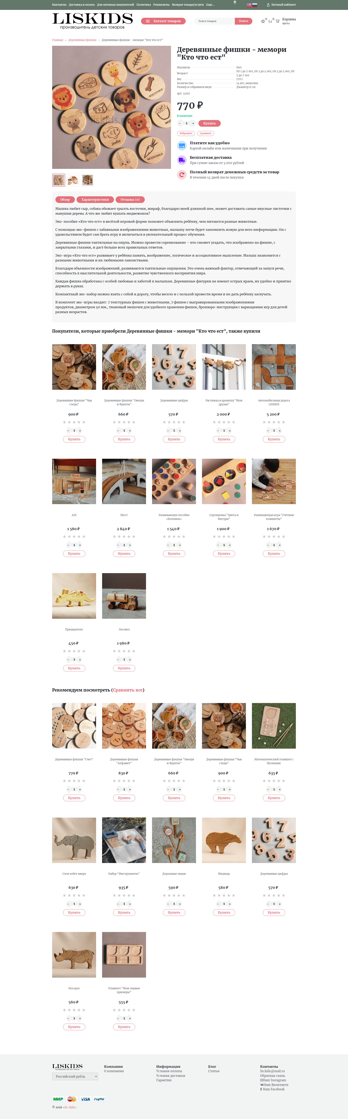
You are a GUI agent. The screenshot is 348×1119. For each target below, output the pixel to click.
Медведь (224, 874)
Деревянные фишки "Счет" (74, 759)
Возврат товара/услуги (188, 4)
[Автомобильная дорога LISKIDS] (274, 367)
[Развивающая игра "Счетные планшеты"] (274, 481)
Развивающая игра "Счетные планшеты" (274, 517)
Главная (57, 40)
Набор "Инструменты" (124, 874)
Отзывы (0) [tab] (130, 200)
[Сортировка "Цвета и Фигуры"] (224, 481)
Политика (144, 4)
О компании (114, 1071)
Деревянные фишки (82, 40)
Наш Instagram (274, 1080)
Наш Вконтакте (276, 1085)
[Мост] (124, 481)
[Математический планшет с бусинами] (274, 726)
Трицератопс (74, 629)
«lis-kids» (70, 1107)
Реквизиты (161, 4)
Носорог (74, 988)
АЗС (74, 515)
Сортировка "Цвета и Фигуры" (224, 517)
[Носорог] (74, 955)
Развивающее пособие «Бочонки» (174, 517)
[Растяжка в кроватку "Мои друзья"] (224, 367)
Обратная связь (272, 1076)
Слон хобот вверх (74, 874)
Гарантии (164, 1080)
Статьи (214, 1071)
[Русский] (254, 5)
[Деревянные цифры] (174, 367)
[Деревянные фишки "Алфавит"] (124, 726)
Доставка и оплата (82, 4)
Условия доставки (170, 1076)
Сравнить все (128, 690)
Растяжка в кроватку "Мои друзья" (224, 402)
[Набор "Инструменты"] (124, 840)
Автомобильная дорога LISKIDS (274, 402)
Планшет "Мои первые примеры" (124, 990)
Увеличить (111, 107)
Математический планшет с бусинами (274, 761)
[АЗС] (74, 481)
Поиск (243, 21)
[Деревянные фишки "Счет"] (74, 726)
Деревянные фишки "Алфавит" (124, 761)
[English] (248, 5)
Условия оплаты (169, 1071)
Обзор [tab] (65, 200)
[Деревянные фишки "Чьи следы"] (74, 367)
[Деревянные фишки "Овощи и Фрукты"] (124, 367)
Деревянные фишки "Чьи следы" (74, 402)
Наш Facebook (273, 1089)
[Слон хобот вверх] (74, 840)
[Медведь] (224, 840)
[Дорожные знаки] (174, 840)
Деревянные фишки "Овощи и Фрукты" (124, 402)
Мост (124, 515)
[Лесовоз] (124, 596)
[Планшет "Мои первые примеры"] (124, 955)
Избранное (186, 133)
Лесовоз (124, 629)
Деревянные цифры (174, 400)
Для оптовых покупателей (115, 4)
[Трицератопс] (74, 596)
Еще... (210, 4)
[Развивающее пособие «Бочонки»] (174, 481)
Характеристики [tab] (95, 200)
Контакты (59, 4)
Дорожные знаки (174, 874)
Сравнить (205, 133)
